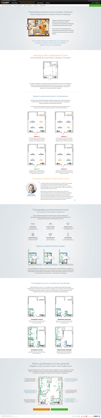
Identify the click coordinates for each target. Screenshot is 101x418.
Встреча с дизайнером (18, 5)
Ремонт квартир (40, 2)
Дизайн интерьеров (27, 5)
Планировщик (15, 2)
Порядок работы (43, 5)
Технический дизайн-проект (6, 5)
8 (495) (95, 3)
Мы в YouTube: (83, 416)
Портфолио (36, 5)
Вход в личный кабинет (6, 0)
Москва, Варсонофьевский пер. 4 (94, 0)
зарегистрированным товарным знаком (12, 416)
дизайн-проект (28, 2)
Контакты (48, 2)
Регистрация (14, 0)
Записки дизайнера (75, 416)
